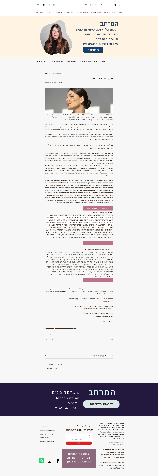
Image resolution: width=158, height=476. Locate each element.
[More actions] (112, 74)
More (103, 61)
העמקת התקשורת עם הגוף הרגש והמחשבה (65, 328)
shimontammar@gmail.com (47, 430)
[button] (38, 5)
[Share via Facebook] (46, 334)
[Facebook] (43, 5)
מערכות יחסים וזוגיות (57, 61)
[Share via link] (50, 334)
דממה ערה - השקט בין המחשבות (89, 61)
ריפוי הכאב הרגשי (71, 61)
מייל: (88, 435)
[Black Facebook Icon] (57, 460)
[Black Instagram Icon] (53, 5)
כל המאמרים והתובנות (42, 61)
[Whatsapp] (48, 5)
